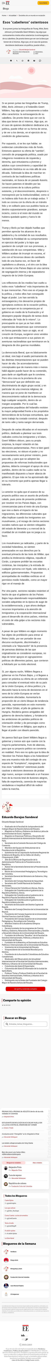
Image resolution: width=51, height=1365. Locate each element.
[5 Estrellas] (9, 1005)
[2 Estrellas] (4, 1005)
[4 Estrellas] (8, 1005)
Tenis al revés (9, 1223)
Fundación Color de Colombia (22, 1186)
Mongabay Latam (16, 1269)
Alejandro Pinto (9, 1117)
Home (4, 15)
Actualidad (12, 15)
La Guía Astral (9, 1238)
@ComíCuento (12, 1218)
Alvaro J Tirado (8, 1128)
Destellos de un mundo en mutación (21, 52)
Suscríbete (43, 3)
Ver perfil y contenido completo (25, 989)
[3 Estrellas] (6, 1005)
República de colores (17, 1183)
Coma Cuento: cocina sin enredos (16, 1216)
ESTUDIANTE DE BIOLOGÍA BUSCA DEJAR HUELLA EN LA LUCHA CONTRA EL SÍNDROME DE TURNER (22, 1124)
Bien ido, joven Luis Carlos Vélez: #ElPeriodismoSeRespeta (13, 1153)
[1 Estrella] (2, 1005)
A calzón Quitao (12, 1233)
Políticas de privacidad (20, 1351)
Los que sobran (10, 1208)
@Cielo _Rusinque (13, 1211)
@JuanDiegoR (11, 1226)
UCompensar (14, 1294)
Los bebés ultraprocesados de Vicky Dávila (18, 1143)
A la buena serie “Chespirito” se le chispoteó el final (20, 1134)
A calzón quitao (10, 1231)
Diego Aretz (14, 1260)
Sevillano (13, 1252)
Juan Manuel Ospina (17, 1286)
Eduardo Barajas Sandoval (27, 50)
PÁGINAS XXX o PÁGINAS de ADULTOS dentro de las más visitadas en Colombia (22, 1112)
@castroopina (11, 1203)
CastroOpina (9, 1200)
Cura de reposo (15, 1175)
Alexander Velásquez (10, 1137)
